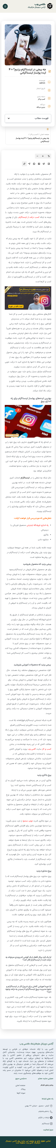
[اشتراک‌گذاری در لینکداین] (39, 163)
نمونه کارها (21, 1093)
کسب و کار (41, 99)
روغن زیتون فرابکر (47, 1085)
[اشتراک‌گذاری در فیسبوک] (48, 163)
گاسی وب (32, 749)
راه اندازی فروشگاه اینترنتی (38, 525)
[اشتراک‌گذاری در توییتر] (43, 163)
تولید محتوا (28, 821)
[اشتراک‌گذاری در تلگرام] (29, 163)
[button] (9, 118)
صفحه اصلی (44, 134)
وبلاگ (23, 1089)
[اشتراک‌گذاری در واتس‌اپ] (34, 163)
